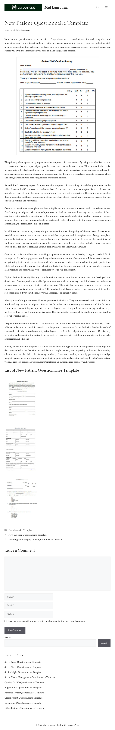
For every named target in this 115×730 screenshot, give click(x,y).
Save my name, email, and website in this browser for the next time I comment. (47, 621)
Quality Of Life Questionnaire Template (24, 682)
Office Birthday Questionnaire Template (24, 708)
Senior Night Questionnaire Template (23, 672)
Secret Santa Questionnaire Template (22, 662)
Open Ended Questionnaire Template (22, 703)
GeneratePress (73, 725)
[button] (97, 7)
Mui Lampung (56, 7)
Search (7, 637)
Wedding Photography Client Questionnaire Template (35, 539)
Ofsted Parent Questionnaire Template (23, 697)
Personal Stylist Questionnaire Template (24, 692)
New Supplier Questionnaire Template (28, 535)
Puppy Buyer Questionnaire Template (23, 687)
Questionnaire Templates (21, 530)
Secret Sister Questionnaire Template (22, 667)
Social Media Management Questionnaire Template (29, 677)
